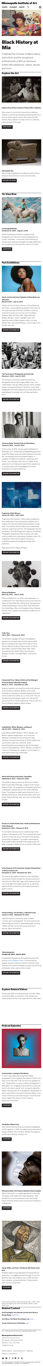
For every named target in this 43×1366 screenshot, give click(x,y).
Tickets (4, 7)
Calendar (13, 7)
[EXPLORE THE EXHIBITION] (11, 332)
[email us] (3, 1358)
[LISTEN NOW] (7, 1107)
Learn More (7, 249)
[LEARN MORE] (7, 251)
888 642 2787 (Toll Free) (10, 1343)
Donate (21, 7)
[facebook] (10, 1358)
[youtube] (22, 1358)
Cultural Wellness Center (15, 961)
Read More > (15, 1315)
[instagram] (6, 1358)
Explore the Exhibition (11, 330)
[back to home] (21, 3)
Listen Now (7, 1105)
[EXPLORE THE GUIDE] (9, 182)
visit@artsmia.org (7, 1345)
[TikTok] (13, 1358)
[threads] (15, 1358)
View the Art (7, 127)
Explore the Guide (9, 180)
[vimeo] (18, 1358)
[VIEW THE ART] (7, 128)
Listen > (32, 1319)
